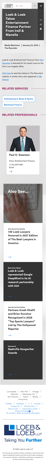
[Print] (41, 29)
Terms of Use (13, 408)
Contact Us (15, 406)
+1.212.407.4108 (16, 164)
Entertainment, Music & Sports (18, 98)
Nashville (14, 394)
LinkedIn (8, 403)
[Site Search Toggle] (35, 6)
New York (24, 391)
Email (11, 167)
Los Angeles (11, 391)
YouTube (37, 403)
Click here (6, 73)
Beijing (35, 396)
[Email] (41, 20)
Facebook (20, 403)
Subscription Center (30, 408)
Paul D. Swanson (19, 155)
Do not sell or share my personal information (23, 413)
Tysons (25, 396)
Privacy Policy (29, 406)
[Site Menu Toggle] (41, 6)
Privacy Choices (21, 411)
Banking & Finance (13, 104)
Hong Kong (23, 399)
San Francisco (13, 396)
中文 (21, 6)
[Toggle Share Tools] (41, 24)
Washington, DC (28, 394)
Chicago (35, 391)
